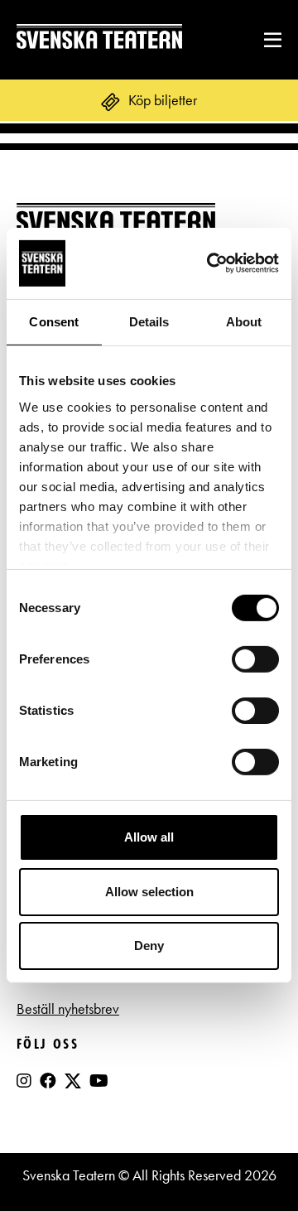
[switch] (255, 659)
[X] (73, 1087)
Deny (149, 945)
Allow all (149, 837)
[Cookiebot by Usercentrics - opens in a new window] (210, 263)
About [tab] (244, 322)
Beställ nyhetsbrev (68, 1009)
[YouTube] (98, 1081)
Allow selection (149, 892)
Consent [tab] (54, 322)
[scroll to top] (251, 1164)
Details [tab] (149, 322)
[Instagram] (24, 1081)
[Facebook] (48, 1081)
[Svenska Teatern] (99, 39)
